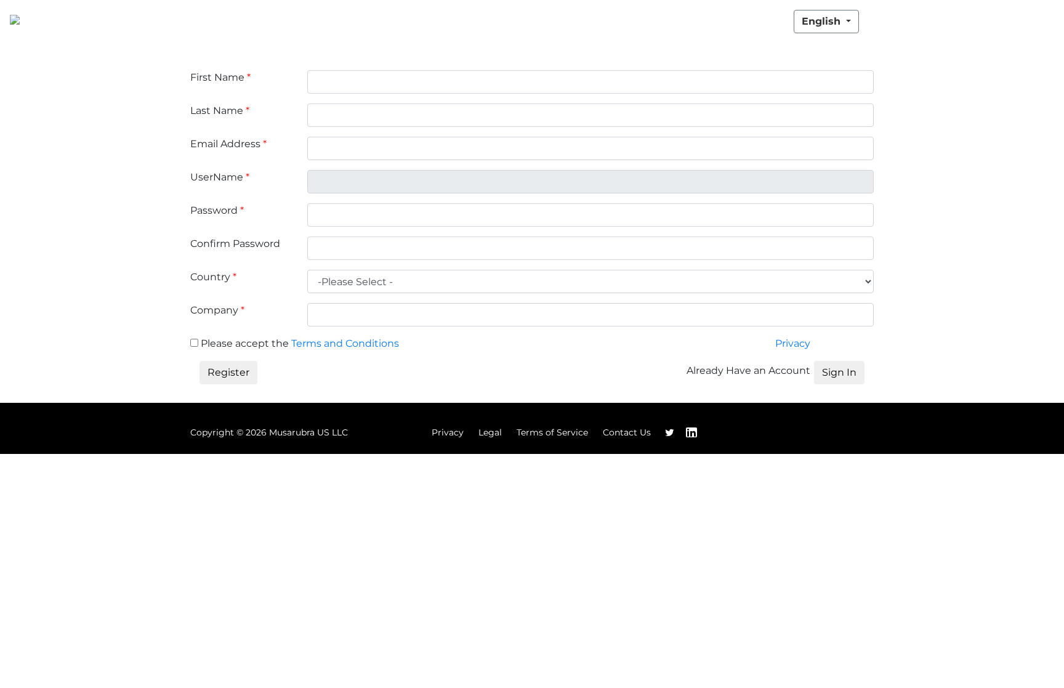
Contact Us (627, 432)
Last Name (219, 110)
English (823, 21)
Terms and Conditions (345, 343)
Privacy (792, 343)
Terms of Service (552, 432)
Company (217, 310)
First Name (220, 77)
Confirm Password (235, 243)
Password (217, 210)
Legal (490, 432)
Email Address (228, 144)
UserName (219, 177)
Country (213, 277)
